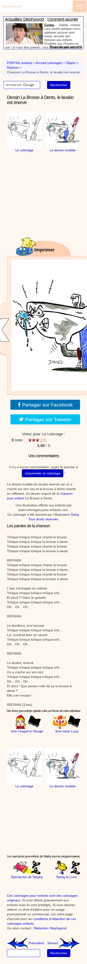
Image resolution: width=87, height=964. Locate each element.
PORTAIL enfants (19, 63)
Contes (49, 25)
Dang (75, 514)
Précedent (36, 943)
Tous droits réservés (43, 519)
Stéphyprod (11, 6)
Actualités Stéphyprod (24, 19)
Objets (70, 63)
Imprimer (44, 249)
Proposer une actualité (66, 47)
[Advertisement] (47, 181)
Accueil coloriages (49, 63)
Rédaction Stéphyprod (50, 928)
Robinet (12, 67)
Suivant (53, 943)
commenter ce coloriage (42, 473)
